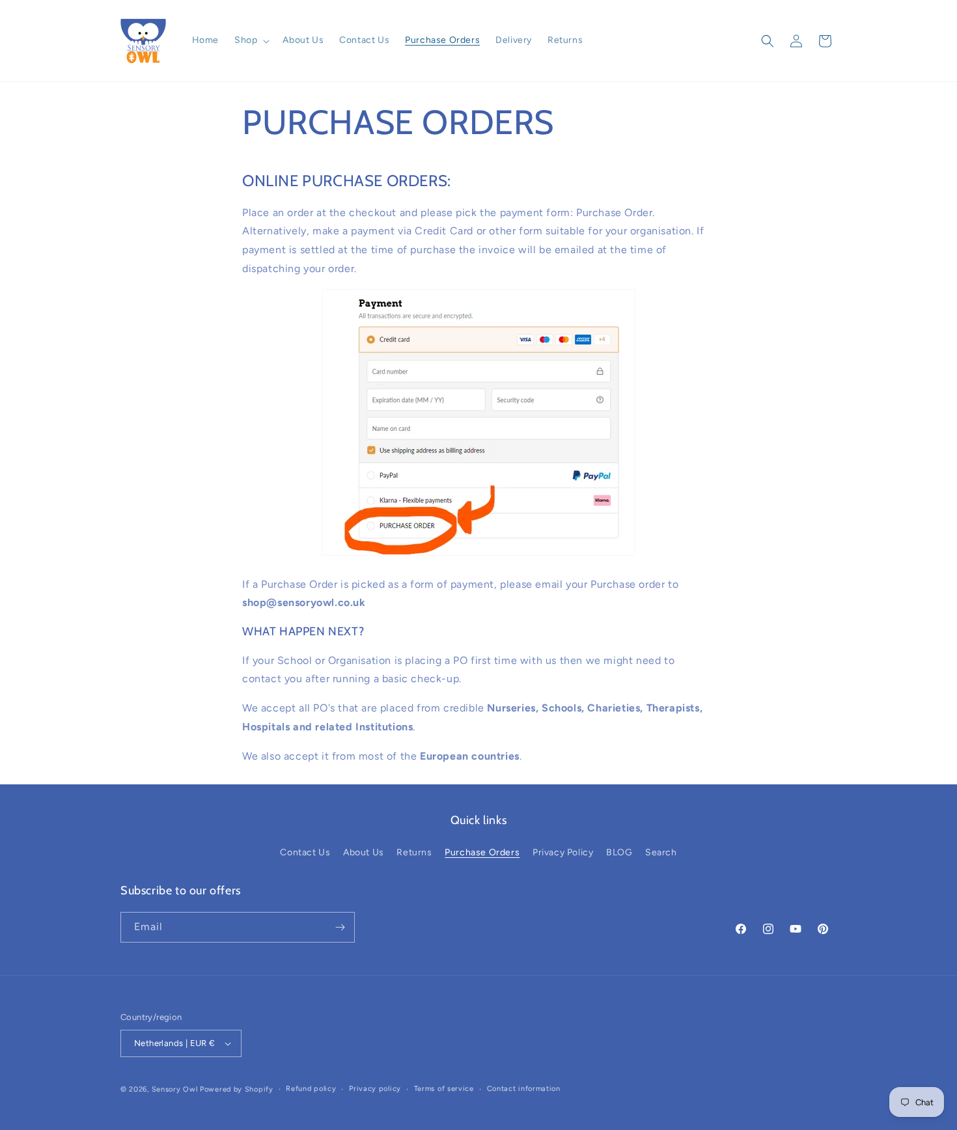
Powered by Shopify (236, 1089)
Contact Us (305, 852)
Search (661, 852)
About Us (363, 852)
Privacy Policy (563, 852)
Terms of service (444, 1088)
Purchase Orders (482, 852)
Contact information (524, 1088)
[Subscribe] (340, 927)
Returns (414, 852)
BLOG (619, 852)
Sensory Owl (175, 1089)
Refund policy (311, 1088)
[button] (251, 40)
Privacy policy (375, 1088)
